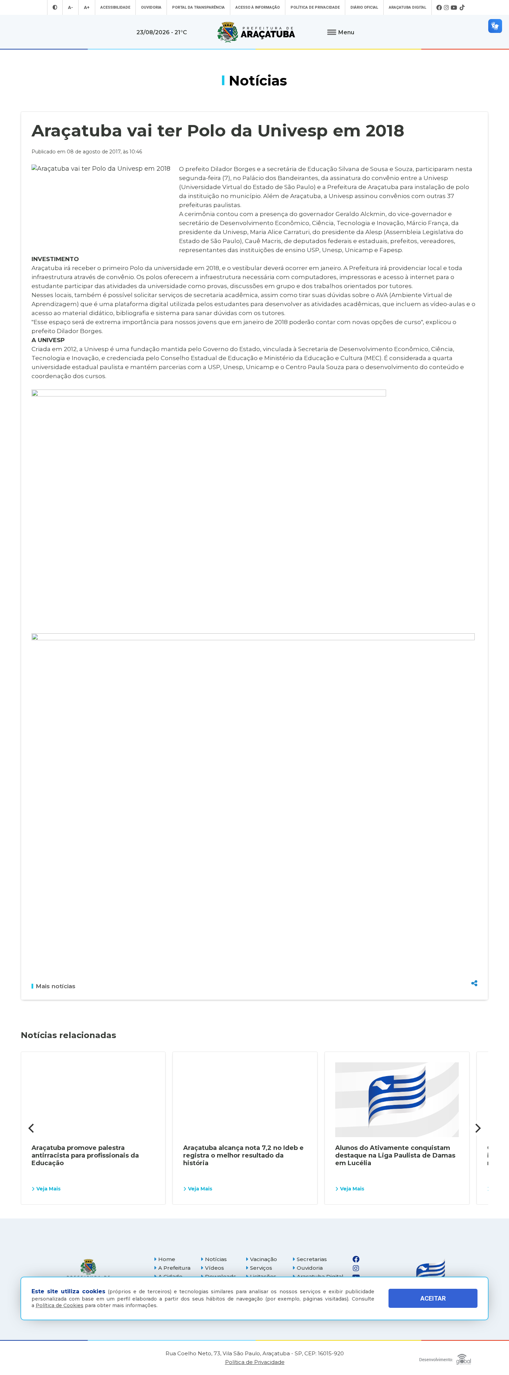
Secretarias (312, 1259)
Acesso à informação (257, 7)
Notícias (216, 1259)
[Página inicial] (88, 1273)
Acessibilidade (115, 7)
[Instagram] (446, 7)
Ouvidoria (151, 7)
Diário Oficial (364, 7)
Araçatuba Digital (407, 7)
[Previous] (31, 1128)
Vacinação (263, 1259)
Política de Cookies (59, 1305)
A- (70, 7)
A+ (87, 7)
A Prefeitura (174, 1268)
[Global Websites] (445, 1357)
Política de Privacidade (315, 7)
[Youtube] (454, 7)
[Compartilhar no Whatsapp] (474, 970)
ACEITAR (433, 1298)
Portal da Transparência (198, 7)
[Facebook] (439, 7)
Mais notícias (55, 986)
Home (166, 1259)
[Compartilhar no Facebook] (474, 946)
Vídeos (214, 1268)
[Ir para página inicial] (256, 32)
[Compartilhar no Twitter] (474, 958)
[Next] (477, 1128)
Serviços (261, 1268)
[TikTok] (461, 7)
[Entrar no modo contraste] (55, 7)
